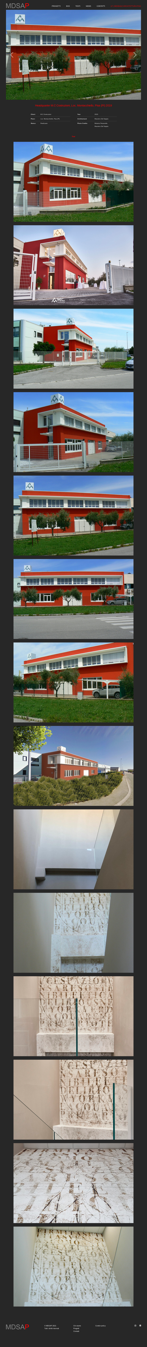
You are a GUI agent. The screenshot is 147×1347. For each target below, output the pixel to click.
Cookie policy (100, 1326)
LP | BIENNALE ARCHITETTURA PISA (126, 6)
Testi (77, 6)
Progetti (56, 6)
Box (68, 6)
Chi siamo (77, 1326)
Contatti (101, 6)
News (88, 6)
